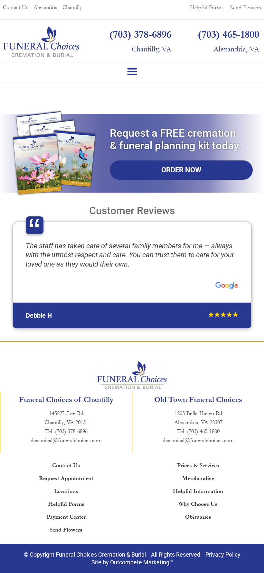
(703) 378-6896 (140, 35)
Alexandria (45, 7)
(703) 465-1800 (228, 35)
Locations (66, 518)
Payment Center (66, 544)
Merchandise (198, 506)
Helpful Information (198, 518)
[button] (132, 71)
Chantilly (72, 7)
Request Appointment (66, 506)
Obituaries (198, 544)
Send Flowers (245, 7)
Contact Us (15, 7)
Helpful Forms (207, 7)
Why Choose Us (198, 531)
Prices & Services (198, 493)
